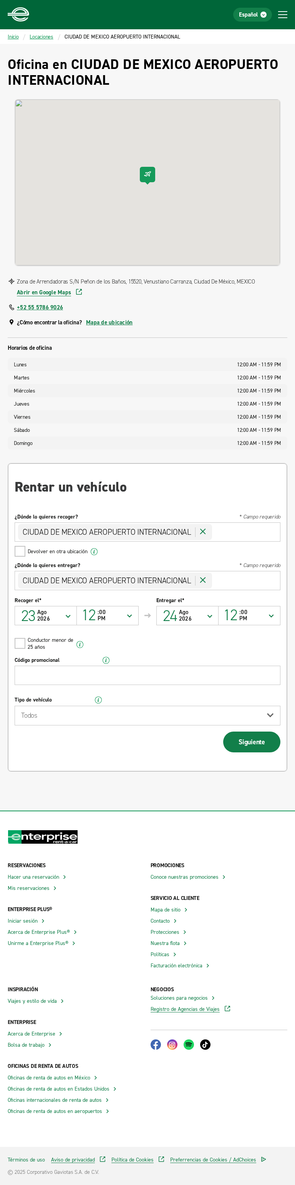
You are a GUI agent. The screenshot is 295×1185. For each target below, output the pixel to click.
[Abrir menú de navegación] (282, 14)
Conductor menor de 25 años (50, 643)
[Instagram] (172, 1044)
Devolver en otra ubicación (58, 551)
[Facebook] (156, 1044)
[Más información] (94, 552)
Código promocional (37, 659)
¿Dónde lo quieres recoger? (46, 516)
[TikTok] (205, 1044)
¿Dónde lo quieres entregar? (47, 565)
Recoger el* (28, 600)
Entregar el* (170, 600)
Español (248, 14)
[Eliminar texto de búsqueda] (202, 532)
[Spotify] (189, 1044)
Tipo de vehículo (33, 699)
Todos (29, 715)
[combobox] (108, 615)
